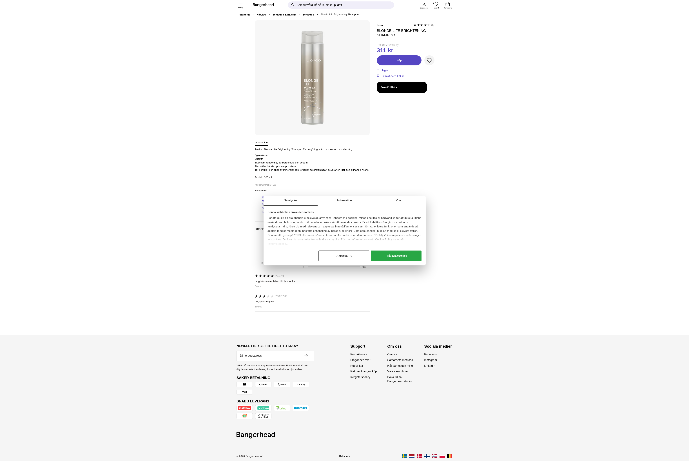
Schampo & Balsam (284, 14)
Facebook (430, 354)
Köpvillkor (356, 365)
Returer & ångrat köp (363, 371)
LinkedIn (429, 365)
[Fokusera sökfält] (292, 5)
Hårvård (261, 14)
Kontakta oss (358, 354)
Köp (399, 60)
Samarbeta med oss (400, 360)
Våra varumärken (398, 371)
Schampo (308, 14)
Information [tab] (344, 200)
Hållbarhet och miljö (400, 365)
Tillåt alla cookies (396, 255)
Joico (380, 25)
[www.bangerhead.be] (450, 456)
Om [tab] (398, 200)
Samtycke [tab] (290, 200)
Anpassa (341, 255)
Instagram (430, 360)
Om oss (392, 354)
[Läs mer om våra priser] (397, 45)
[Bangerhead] (266, 5)
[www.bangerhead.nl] (412, 456)
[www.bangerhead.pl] (442, 456)
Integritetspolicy (360, 377)
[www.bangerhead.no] (435, 456)
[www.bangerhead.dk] (419, 456)
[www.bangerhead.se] (404, 456)
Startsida (244, 14)
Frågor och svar (360, 360)
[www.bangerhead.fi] (427, 456)
